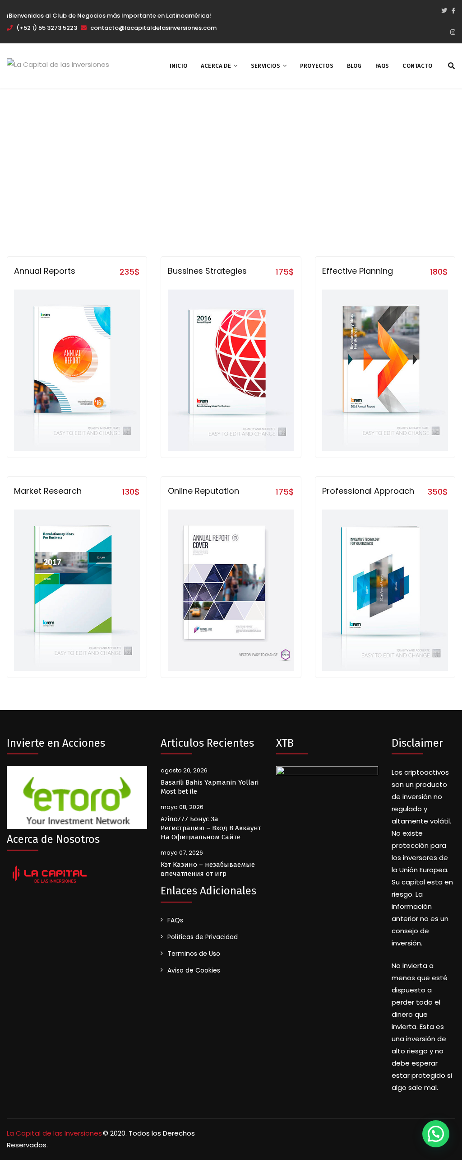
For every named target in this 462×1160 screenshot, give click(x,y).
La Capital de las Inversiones (54, 1133)
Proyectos (316, 65)
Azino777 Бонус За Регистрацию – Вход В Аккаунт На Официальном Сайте (211, 828)
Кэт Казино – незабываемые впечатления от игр (208, 869)
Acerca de (216, 65)
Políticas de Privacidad (202, 936)
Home (202, 160)
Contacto (417, 65)
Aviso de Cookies (193, 970)
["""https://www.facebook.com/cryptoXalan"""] (453, 10)
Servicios (265, 65)
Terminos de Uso (193, 953)
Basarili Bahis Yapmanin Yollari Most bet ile (210, 786)
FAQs (382, 65)
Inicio (178, 65)
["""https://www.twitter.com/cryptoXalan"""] (444, 10)
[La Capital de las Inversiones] (58, 64)
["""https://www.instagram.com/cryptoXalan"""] (452, 32)
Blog (354, 65)
